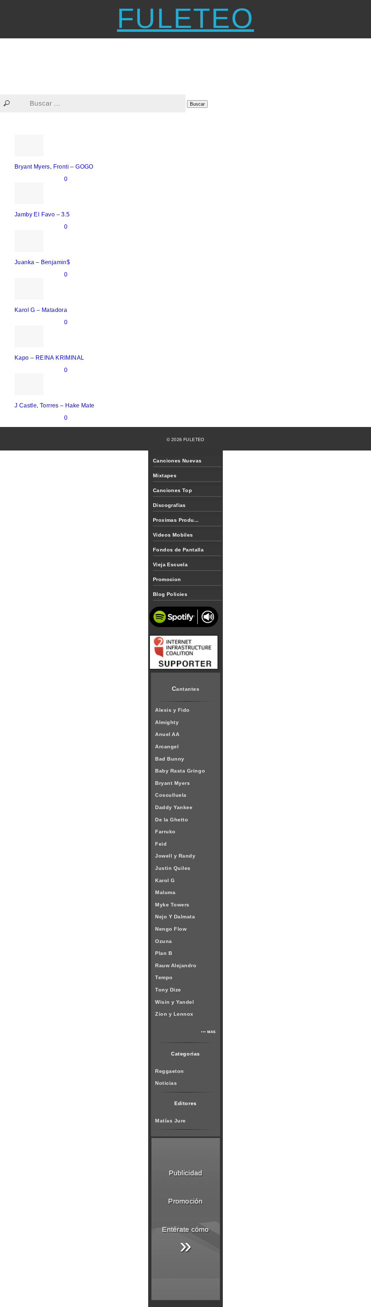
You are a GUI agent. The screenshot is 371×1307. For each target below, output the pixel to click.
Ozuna (163, 941)
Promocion (167, 579)
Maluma (165, 892)
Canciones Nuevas (177, 461)
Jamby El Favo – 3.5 (42, 214)
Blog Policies (170, 594)
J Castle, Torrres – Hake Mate (54, 405)
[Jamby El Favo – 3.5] (28, 202)
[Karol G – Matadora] (28, 298)
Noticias (166, 1083)
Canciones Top (172, 490)
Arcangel (167, 746)
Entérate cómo (185, 1241)
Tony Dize (168, 990)
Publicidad (186, 1173)
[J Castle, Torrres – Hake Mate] (28, 393)
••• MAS (208, 1032)
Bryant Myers (172, 783)
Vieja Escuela (170, 564)
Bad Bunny (169, 759)
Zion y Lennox (174, 1014)
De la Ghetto (171, 819)
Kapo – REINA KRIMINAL (49, 358)
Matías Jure (170, 1121)
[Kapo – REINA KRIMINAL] (28, 345)
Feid (161, 844)
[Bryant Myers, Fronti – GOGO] (28, 154)
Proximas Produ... (176, 520)
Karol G (165, 880)
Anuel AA (167, 734)
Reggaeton (169, 1071)
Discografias (169, 505)
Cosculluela (171, 795)
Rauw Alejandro (175, 965)
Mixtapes (164, 475)
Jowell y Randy (175, 856)
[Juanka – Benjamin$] (28, 250)
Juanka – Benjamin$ (42, 262)
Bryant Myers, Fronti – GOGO (53, 167)
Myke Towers (172, 905)
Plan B (163, 953)
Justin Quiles (173, 868)
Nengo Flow (171, 929)
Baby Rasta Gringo (180, 771)
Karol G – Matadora (40, 310)
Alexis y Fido (172, 710)
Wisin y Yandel (174, 1002)
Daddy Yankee (173, 807)
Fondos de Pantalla (178, 550)
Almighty (167, 722)
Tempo (164, 977)
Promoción (185, 1201)
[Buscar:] (93, 104)
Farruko (165, 831)
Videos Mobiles (173, 535)
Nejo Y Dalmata (175, 916)
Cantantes (186, 689)
